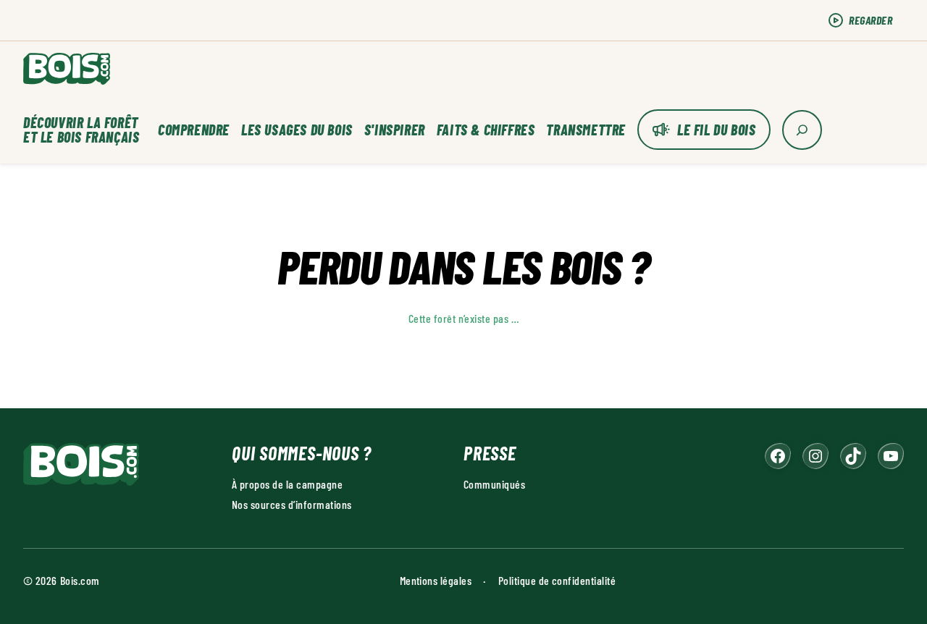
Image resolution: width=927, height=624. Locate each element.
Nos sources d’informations (291, 504)
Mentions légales (436, 580)
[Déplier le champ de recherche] (802, 130)
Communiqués (494, 484)
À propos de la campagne (287, 484)
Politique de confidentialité (557, 580)
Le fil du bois (716, 129)
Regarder (870, 20)
